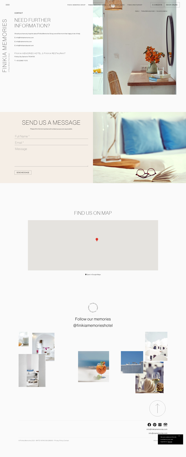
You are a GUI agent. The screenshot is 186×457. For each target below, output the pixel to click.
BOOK (172, 5)
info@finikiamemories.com (25, 37)
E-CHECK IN (157, 5)
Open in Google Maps (93, 274)
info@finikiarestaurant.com (25, 45)
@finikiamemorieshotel (93, 325)
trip (165, 424)
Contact (66, 440)
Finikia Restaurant (135, 5)
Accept (179, 436)
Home (137, 11)
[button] (97, 240)
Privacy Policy (59, 440)
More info (170, 441)
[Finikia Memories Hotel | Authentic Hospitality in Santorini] (6, 45)
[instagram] (93, 312)
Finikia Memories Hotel (148, 11)
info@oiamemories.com (24, 41)
